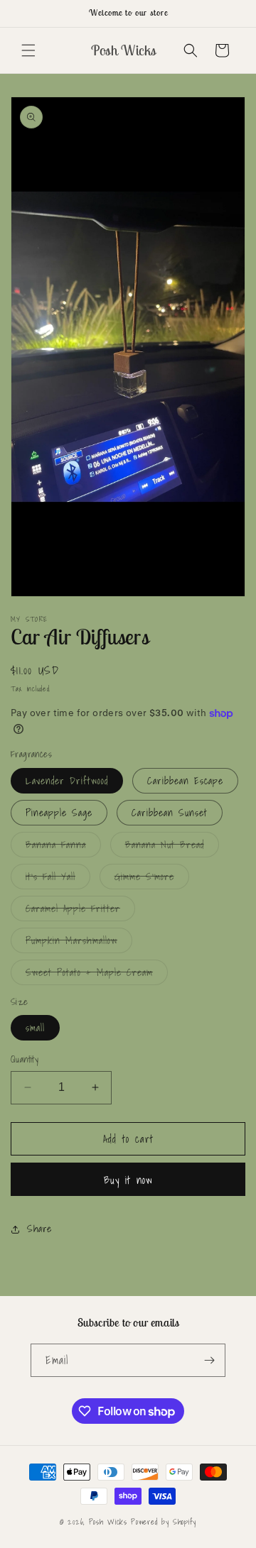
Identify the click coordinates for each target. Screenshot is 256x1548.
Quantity (24, 1060)
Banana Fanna (63, 846)
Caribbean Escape (185, 781)
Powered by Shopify (163, 1521)
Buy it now (128, 1179)
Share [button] (39, 1228)
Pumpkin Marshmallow (79, 942)
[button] (28, 50)
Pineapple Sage (59, 812)
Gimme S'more (151, 878)
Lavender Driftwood (67, 781)
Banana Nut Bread (172, 846)
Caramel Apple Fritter (80, 910)
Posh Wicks (108, 1521)
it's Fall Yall (58, 878)
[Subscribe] (209, 1360)
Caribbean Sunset (170, 812)
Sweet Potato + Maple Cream (97, 974)
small (35, 1028)
